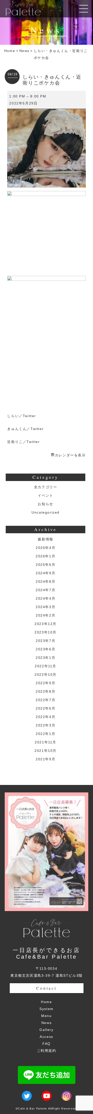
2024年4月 (45, 598)
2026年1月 (45, 556)
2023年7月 (45, 641)
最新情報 (45, 539)
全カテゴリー (45, 487)
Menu (46, 1016)
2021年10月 (45, 751)
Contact (46, 988)
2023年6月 (45, 649)
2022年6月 (45, 708)
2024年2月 (45, 615)
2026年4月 (45, 548)
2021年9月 (45, 759)
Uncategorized (45, 512)
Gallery (46, 1030)
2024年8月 (45, 581)
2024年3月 (45, 607)
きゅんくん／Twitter (25, 429)
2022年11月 (45, 666)
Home (9, 51)
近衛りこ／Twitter (23, 442)
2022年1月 (45, 734)
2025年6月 (45, 565)
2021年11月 (45, 742)
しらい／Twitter (21, 416)
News (24, 51)
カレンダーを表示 (70, 455)
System (46, 1009)
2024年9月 (45, 573)
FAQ (46, 1044)
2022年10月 (45, 675)
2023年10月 (45, 632)
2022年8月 (45, 691)
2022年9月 (45, 683)
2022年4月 (45, 717)
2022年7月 (45, 700)
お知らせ (45, 504)
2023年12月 (45, 624)
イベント (45, 495)
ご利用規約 (46, 1051)
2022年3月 (45, 725)
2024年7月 (45, 590)
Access (46, 1037)
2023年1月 (45, 658)
